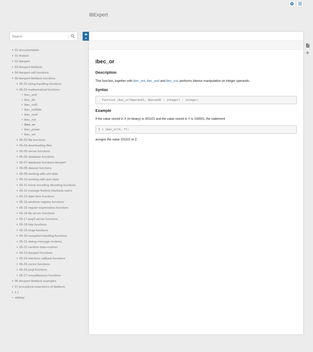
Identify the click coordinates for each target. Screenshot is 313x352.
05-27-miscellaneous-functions (40, 275)
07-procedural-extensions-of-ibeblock (40, 286)
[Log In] (300, 4)
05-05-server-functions (34, 151)
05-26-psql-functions (33, 269)
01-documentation (27, 50)
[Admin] (292, 4)
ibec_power (32, 129)
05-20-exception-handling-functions (43, 235)
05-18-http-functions (33, 224)
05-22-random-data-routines (38, 247)
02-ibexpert (22, 61)
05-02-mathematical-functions (39, 89)
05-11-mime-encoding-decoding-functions (47, 185)
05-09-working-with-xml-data (38, 173)
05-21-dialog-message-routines (40, 241)
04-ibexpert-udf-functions (32, 72)
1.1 (17, 292)
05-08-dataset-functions (35, 168)
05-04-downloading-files (35, 145)
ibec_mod (30, 114)
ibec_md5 (30, 104)
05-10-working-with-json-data (39, 179)
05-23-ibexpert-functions (35, 252)
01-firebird (22, 55)
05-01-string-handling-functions (40, 83)
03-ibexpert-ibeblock (28, 67)
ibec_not (30, 119)
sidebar (20, 297)
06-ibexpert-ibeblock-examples (35, 281)
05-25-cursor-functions (34, 264)
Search (72, 36)
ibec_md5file (32, 109)
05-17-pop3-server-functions (38, 219)
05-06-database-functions (36, 156)
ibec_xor (30, 134)
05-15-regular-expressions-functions (43, 207)
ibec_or (29, 124)
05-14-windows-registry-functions (41, 201)
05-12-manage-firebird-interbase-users (45, 190)
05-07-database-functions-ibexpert (42, 162)
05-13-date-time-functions (36, 196)
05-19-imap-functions (33, 230)
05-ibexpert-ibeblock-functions (35, 78)
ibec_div (29, 99)
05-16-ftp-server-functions (37, 213)
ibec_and (30, 94)
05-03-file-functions (32, 139)
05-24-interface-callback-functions (42, 258)
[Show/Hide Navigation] (86, 36)
